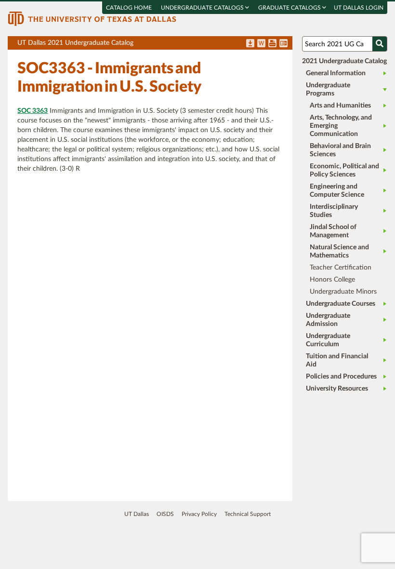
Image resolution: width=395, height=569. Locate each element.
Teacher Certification (340, 267)
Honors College (332, 279)
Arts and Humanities (340, 105)
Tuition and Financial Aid (337, 360)
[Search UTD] (379, 44)
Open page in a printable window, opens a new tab (272, 44)
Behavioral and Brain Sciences (340, 150)
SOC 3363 (32, 111)
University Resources (337, 388)
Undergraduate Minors (343, 291)
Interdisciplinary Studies (334, 210)
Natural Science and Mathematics (339, 251)
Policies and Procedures (341, 376)
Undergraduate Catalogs (203, 8)
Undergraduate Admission (328, 319)
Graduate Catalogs (290, 8)
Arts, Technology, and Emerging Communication (341, 125)
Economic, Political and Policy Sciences (344, 170)
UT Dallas (136, 514)
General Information (336, 73)
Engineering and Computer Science (337, 190)
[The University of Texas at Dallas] (92, 18)
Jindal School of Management (333, 231)
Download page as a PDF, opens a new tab (250, 44)
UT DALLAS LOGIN (358, 8)
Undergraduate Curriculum (328, 340)
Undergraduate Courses (340, 303)
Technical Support (247, 514)
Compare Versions (283, 44)
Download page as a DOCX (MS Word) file (261, 44)
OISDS (165, 514)
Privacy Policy (199, 514)
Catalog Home (129, 8)
